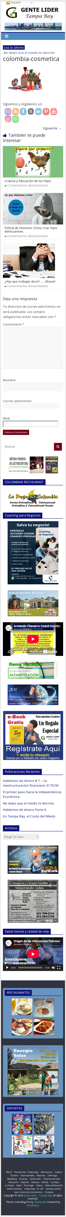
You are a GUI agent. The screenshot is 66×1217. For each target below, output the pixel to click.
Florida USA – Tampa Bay (26, 1172)
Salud (18, 1185)
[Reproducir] (7, 967)
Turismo (14, 1175)
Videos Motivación (54, 1185)
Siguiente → (52, 128)
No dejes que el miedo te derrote (28, 803)
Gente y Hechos (14, 1188)
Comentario (13, 324)
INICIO (9, 1172)
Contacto (49, 1192)
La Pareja (9, 1185)
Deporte (25, 1182)
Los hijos (55, 1182)
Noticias (35, 1182)
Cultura (58, 1172)
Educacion (13, 1182)
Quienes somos (53, 1188)
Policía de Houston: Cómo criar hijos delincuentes (31, 230)
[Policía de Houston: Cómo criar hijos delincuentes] (33, 195)
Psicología (29, 1185)
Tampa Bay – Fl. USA (33, 1188)
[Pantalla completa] (58, 967)
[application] (33, 954)
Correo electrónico (17, 401)
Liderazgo (52, 1175)
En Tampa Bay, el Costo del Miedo (29, 816)
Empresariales (27, 1175)
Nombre (9, 380)
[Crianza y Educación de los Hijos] (33, 148)
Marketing (12, 1178)
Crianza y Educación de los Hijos (28, 181)
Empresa (41, 1175)
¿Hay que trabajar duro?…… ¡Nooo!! (30, 281)
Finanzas (23, 1178)
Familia (44, 1182)
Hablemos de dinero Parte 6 (24, 809)
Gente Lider (35, 1178)
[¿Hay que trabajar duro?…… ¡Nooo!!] (29, 246)
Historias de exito (51, 1178)
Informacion (46, 1172)
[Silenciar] (53, 967)
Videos (39, 1185)
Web (6, 418)
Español (15, 2)
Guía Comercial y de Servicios (28, 1192)
